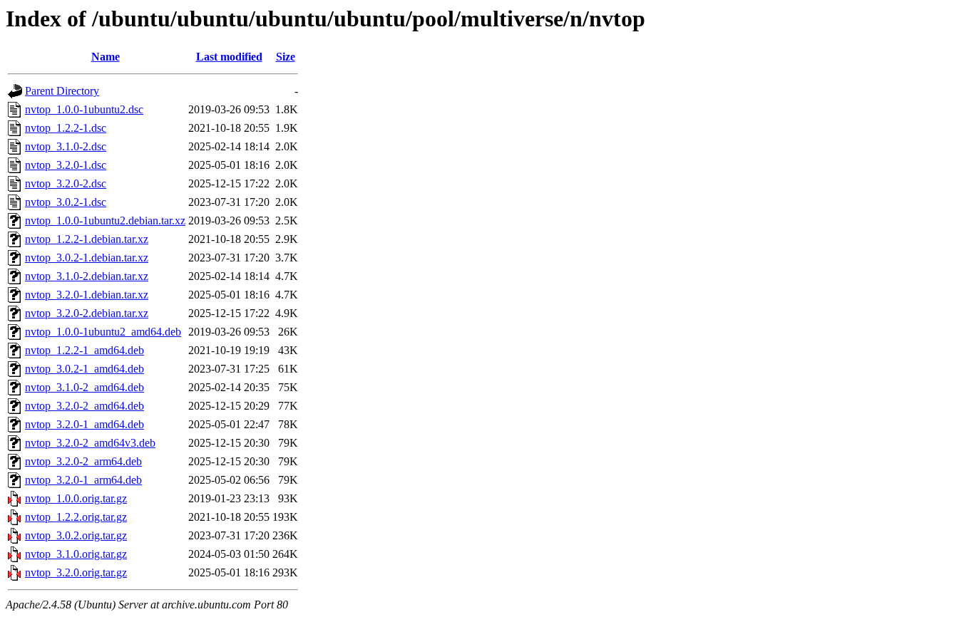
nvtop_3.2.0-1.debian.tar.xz (86, 295)
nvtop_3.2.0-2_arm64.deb (83, 461)
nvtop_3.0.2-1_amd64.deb (84, 369)
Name (105, 57)
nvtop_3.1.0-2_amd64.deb (84, 387)
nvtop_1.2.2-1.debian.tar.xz (86, 239)
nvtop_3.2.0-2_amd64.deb (84, 406)
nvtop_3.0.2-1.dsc (65, 202)
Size (285, 57)
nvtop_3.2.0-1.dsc (65, 165)
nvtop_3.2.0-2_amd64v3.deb (90, 443)
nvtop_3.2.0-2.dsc (65, 183)
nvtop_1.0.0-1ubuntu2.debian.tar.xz (105, 220)
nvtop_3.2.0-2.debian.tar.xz (86, 313)
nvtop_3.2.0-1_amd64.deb (84, 424)
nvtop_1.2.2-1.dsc (65, 128)
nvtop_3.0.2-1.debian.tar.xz (86, 258)
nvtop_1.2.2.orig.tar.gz (76, 517)
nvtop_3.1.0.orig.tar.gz (76, 554)
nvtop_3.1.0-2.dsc (65, 146)
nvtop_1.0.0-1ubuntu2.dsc (84, 109)
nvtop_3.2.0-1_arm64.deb (83, 480)
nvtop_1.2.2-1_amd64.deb (84, 350)
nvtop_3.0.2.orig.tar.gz (76, 535)
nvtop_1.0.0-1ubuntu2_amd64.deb (103, 332)
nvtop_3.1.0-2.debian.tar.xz (86, 276)
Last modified (229, 57)
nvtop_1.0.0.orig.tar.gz (76, 498)
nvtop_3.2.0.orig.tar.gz (76, 572)
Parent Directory (62, 91)
